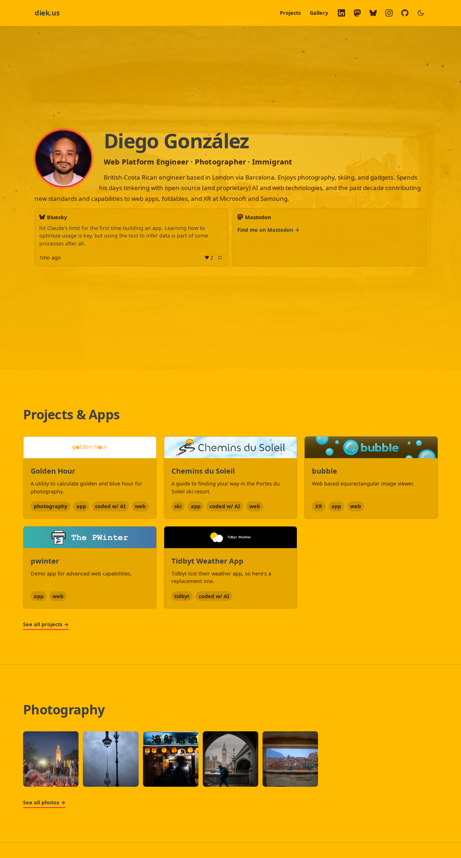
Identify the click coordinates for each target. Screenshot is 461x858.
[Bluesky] (373, 13)
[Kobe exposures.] (170, 759)
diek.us (47, 13)
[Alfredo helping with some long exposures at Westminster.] (230, 759)
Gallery (319, 12)
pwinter (45, 561)
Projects (290, 12)
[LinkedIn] (341, 13)
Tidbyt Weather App (207, 561)
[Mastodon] (357, 13)
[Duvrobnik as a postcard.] (290, 759)
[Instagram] (389, 13)
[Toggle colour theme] (420, 13)
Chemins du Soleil (203, 471)
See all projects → (46, 624)
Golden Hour (53, 471)
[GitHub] (405, 13)
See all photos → (44, 802)
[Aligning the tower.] (110, 759)
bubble (324, 471)
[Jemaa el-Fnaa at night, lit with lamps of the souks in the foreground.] (51, 759)
